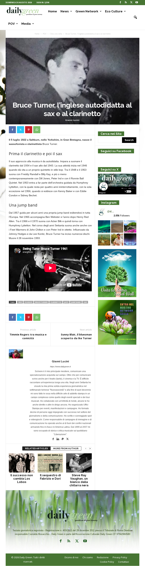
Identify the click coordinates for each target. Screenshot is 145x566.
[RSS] (126, 2)
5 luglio (28, 302)
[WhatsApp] (36, 129)
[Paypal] (63, 439)
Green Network (87, 11)
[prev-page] (86, 448)
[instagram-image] (104, 226)
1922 (20, 302)
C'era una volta (56, 34)
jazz (66, 302)
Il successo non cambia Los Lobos (21, 479)
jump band (76, 302)
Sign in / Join (42, 2)
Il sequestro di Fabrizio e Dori (50, 477)
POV (11, 23)
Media (26, 23)
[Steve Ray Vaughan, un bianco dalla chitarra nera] (79, 462)
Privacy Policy (120, 557)
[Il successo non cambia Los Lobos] (21, 462)
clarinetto (56, 302)
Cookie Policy (107, 561)
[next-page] (90, 448)
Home (52, 11)
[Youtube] (137, 2)
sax (85, 302)
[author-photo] (50, 353)
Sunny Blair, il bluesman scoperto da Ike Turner (76, 336)
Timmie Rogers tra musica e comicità (28, 336)
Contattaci (123, 561)
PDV (44, 34)
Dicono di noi (71, 557)
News (64, 11)
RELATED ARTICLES (36, 448)
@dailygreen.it (111, 211)
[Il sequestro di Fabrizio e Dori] (50, 462)
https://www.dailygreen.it (60, 366)
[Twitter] (131, 2)
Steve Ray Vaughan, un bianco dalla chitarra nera (78, 480)
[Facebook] (120, 2)
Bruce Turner (41, 302)
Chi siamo (87, 557)
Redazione (103, 557)
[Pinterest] (28, 129)
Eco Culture (114, 11)
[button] (134, 17)
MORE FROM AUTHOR (66, 448)
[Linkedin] (58, 439)
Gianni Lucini (72, 120)
